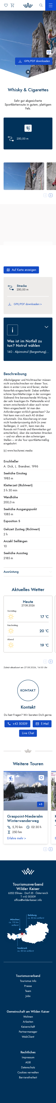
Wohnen (28, 1016)
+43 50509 (29, 896)
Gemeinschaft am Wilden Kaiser (28, 1012)
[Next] (50, 849)
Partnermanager (28, 1032)
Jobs (28, 996)
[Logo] (28, 5)
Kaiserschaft (28, 1027)
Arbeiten (28, 1021)
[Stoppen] (28, 72)
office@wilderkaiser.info (28, 900)
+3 (40, 804)
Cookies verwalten (28, 1072)
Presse (28, 986)
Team (28, 991)
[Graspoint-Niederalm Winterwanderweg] (26, 791)
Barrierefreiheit (28, 1077)
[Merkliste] (6, 5)
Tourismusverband (28, 976)
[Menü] (50, 5)
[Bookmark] (48, 52)
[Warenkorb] (12, 5)
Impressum (28, 1057)
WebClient (28, 1037)
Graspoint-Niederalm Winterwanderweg (25, 818)
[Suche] (41, 5)
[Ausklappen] (46, 327)
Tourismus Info (28, 981)
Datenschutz (28, 1067)
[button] (24, 176)
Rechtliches (28, 1052)
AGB (28, 1062)
